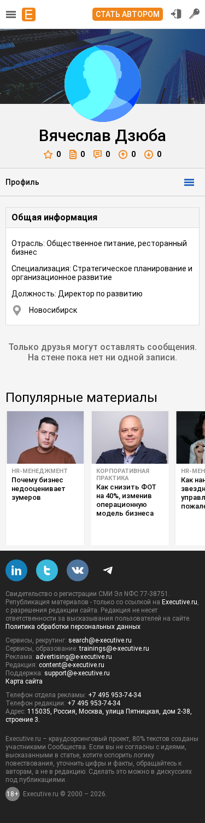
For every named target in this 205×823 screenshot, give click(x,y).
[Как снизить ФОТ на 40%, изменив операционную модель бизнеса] (130, 437)
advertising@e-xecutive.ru (74, 657)
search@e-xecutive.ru (100, 640)
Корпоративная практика (122, 475)
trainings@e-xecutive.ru (114, 648)
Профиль (22, 182)
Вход (176, 13)
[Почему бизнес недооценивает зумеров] (45, 437)
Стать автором (128, 14)
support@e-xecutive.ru (77, 673)
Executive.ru (179, 602)
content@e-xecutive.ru (71, 665)
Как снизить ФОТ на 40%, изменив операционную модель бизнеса (126, 500)
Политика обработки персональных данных (72, 627)
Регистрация (194, 13)
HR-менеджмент (39, 471)
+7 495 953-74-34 (114, 695)
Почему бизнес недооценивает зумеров (38, 488)
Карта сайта (24, 681)
